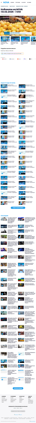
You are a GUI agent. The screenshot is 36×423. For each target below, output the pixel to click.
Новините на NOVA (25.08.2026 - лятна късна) (12, 116)
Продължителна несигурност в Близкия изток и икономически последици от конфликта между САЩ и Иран (12, 272)
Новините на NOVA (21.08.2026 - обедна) (29, 197)
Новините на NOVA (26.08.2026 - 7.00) (28, 111)
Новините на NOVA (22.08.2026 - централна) (29, 177)
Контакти (28, 417)
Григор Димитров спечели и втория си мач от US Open (29, 242)
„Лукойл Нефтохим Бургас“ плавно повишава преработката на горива (12, 372)
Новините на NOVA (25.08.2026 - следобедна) (30, 121)
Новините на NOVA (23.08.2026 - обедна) (29, 172)
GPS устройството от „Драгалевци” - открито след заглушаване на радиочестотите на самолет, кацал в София (13, 286)
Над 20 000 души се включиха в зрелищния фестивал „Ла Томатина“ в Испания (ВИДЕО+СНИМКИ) (30, 334)
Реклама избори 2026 (6, 417)
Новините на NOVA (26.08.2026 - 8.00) (10, 111)
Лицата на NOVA (13, 399)
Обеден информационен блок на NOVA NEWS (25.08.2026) (11, 127)
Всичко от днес (4, 399)
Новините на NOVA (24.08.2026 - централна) (11, 146)
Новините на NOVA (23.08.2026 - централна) (29, 167)
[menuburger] (1, 2)
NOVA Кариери (30, 401)
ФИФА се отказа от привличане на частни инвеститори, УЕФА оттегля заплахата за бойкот (13, 243)
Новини (12, 2)
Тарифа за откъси (20, 417)
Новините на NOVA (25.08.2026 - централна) (11, 121)
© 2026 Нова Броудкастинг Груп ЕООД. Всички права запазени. (8, 421)
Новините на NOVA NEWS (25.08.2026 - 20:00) (29, 116)
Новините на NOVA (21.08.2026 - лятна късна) (30, 182)
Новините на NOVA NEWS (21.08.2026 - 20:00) (11, 187)
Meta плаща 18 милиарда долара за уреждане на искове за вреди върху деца (30, 237)
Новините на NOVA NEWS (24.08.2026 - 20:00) (29, 141)
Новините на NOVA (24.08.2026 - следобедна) (30, 146)
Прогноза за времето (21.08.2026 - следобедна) (12, 192)
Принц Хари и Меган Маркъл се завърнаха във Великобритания (13, 365)
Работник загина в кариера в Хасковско (30, 284)
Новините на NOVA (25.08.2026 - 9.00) (28, 131)
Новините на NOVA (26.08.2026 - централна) (29, 90)
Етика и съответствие (22, 418)
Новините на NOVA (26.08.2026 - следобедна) (12, 101)
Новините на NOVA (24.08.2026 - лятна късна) (12, 141)
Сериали (20, 400)
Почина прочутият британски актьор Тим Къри (29, 307)
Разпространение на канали (13, 417)
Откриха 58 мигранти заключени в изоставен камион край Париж (13, 231)
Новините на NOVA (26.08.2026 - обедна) (11, 106)
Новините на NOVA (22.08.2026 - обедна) (11, 182)
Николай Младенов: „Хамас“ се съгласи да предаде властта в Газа (30, 294)
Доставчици (24, 417)
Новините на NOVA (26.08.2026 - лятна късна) (30, 85)
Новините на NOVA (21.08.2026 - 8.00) (28, 202)
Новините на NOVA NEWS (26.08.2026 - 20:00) (11, 90)
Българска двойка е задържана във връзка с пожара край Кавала (30, 340)
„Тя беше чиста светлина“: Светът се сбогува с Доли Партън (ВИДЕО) (12, 294)
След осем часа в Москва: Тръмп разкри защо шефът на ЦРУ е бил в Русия (12, 334)
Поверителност (6, 418)
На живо (29, 2)
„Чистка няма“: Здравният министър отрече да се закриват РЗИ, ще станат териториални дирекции (13, 380)
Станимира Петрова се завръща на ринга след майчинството (13, 256)
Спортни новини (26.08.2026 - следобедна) (11, 361)
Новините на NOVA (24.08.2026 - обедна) (11, 157)
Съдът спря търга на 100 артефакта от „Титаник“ (13, 226)
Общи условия (32, 417)
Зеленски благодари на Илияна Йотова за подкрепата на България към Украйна (30, 280)
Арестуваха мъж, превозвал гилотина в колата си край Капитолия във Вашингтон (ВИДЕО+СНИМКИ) (30, 272)
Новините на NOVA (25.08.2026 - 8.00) (10, 136)
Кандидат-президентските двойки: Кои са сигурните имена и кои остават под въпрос (29, 300)
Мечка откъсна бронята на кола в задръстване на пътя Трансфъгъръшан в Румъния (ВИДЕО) (13, 237)
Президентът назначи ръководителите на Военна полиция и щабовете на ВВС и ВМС (29, 321)
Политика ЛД (10, 418)
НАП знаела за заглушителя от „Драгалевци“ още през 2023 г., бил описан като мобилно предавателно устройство (13, 300)
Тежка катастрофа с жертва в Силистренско (13, 312)
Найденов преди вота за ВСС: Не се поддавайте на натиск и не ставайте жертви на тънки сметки (30, 258)
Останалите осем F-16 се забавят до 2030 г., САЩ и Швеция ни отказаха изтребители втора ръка (30, 348)
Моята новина (4, 400)
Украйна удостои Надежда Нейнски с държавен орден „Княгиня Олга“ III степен (12, 265)
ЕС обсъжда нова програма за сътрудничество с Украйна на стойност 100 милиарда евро (29, 373)
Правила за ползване (15, 418)
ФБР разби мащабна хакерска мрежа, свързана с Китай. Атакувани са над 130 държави (13, 320)
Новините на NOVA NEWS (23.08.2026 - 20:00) (11, 167)
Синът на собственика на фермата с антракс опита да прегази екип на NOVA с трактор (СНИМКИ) (30, 251)
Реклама (2, 417)
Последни (3, 397)
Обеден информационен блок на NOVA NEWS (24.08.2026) (11, 152)
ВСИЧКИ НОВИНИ (18, 388)
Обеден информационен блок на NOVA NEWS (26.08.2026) (29, 101)
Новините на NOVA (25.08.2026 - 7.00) (28, 136)
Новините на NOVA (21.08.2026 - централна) (29, 187)
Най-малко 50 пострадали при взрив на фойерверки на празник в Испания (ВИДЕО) (30, 327)
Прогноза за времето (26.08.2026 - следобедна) (12, 95)
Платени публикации (28, 418)
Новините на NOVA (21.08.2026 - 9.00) (10, 202)
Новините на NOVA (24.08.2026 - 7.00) (28, 162)
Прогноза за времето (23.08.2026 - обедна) (11, 172)
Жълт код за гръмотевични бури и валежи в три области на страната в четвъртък (30, 380)
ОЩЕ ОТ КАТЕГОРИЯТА (18, 207)
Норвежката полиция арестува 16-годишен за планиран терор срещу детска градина (30, 219)
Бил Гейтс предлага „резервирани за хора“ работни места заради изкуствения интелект (12, 220)
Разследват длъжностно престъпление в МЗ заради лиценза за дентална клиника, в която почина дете (12, 355)
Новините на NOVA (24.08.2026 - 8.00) (10, 162)
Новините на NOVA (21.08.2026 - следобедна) (30, 192)
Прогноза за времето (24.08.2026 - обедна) (29, 152)
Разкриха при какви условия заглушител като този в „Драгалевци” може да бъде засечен (12, 340)
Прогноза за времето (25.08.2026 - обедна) (29, 126)
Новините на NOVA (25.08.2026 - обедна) (11, 131)
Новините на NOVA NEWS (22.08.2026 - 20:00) (11, 177)
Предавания (21, 399)
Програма (17, 2)
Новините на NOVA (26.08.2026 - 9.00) (28, 106)
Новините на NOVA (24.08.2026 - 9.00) (28, 157)
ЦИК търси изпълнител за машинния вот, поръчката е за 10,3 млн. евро (12, 250)
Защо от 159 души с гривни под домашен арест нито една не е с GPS (13, 308)
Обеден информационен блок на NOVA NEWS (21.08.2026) (11, 197)
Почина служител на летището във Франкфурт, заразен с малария (12, 347)
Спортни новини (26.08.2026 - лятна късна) (12, 85)
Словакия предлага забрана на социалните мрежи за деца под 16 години (13, 327)
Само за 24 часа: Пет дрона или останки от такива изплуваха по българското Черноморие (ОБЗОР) (30, 313)
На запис (24, 2)
